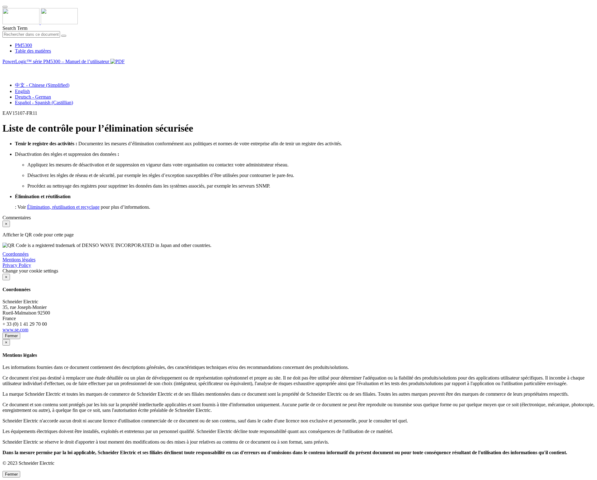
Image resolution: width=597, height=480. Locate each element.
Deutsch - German (33, 97)
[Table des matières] (4, 68)
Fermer (11, 335)
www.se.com (15, 329)
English (22, 91)
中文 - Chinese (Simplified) (42, 85)
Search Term (14, 28)
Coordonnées (15, 254)
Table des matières (33, 51)
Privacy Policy (16, 265)
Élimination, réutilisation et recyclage (63, 207)
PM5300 (23, 45)
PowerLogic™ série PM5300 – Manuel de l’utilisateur (56, 61)
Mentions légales (18, 259)
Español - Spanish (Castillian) (44, 102)
